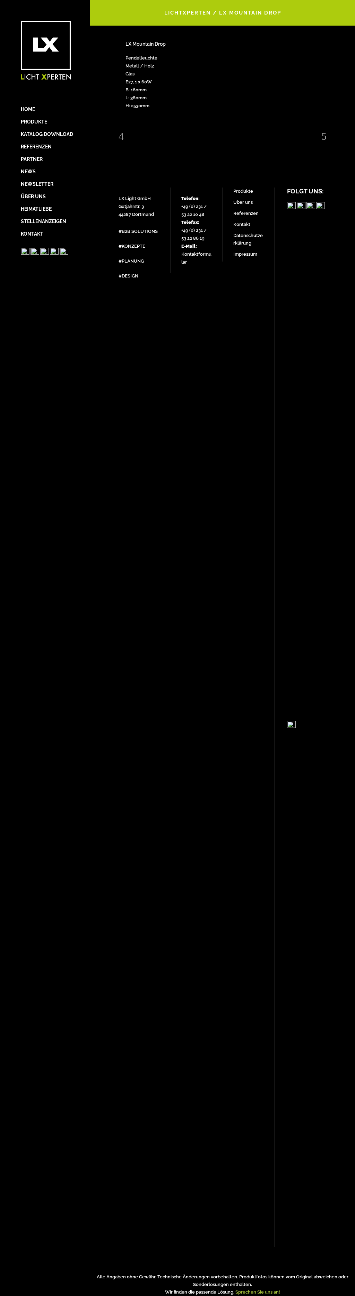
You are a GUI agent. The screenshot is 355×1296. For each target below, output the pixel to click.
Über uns (243, 202)
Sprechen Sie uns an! (257, 1292)
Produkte (243, 191)
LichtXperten (187, 13)
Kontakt (241, 224)
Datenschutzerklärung (248, 239)
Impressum (245, 254)
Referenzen (246, 213)
